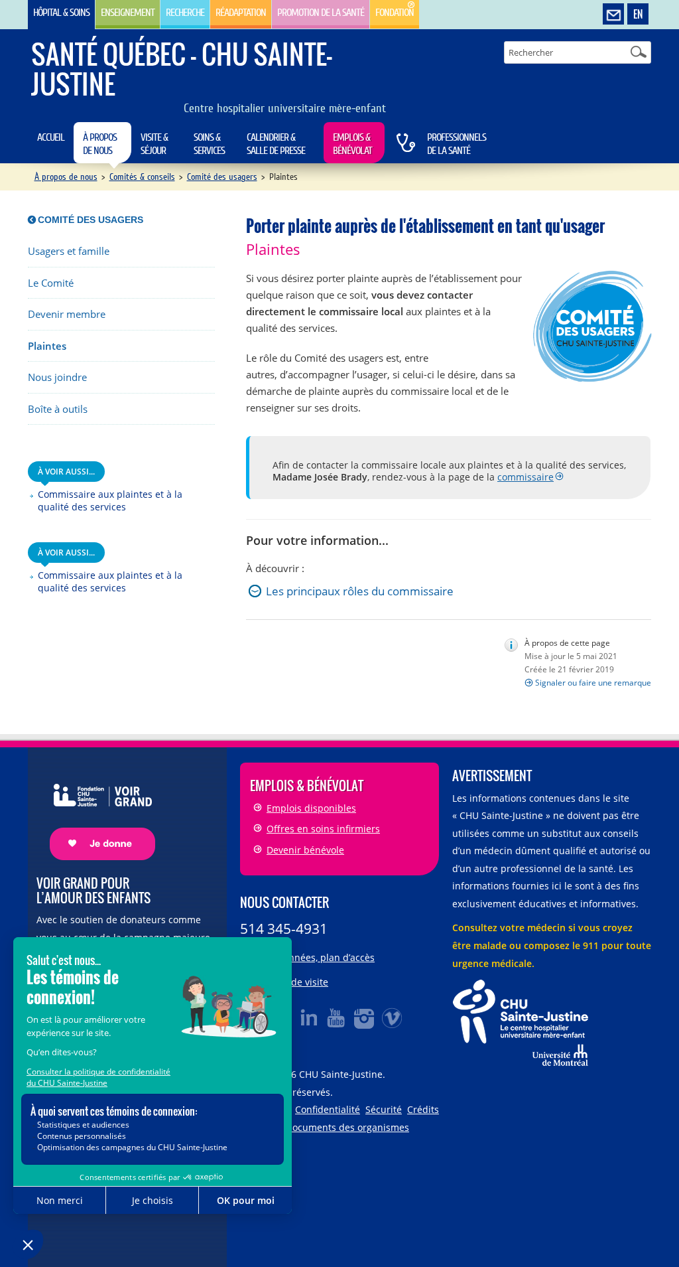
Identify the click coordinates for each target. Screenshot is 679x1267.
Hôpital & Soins (61, 12)
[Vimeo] (392, 1017)
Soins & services (209, 144)
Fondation (394, 12)
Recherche (185, 12)
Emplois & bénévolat (352, 144)
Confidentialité (327, 1109)
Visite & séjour (154, 144)
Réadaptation (241, 12)
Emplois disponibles (311, 808)
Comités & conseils (142, 177)
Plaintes (47, 346)
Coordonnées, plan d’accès (316, 957)
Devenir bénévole (305, 850)
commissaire (525, 477)
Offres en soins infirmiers (323, 828)
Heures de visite (292, 982)
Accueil (50, 137)
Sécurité (383, 1109)
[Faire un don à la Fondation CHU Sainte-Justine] (95, 810)
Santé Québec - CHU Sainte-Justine (181, 69)
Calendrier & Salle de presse (276, 144)
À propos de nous (100, 144)
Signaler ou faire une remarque (593, 682)
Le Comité (51, 283)
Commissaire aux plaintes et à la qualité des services (110, 501)
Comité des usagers (222, 177)
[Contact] (613, 14)
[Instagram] (364, 1017)
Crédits (423, 1109)
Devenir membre (66, 314)
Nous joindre (57, 377)
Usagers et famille (68, 251)
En (638, 14)
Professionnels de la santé (456, 144)
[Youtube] (337, 1017)
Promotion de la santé (320, 12)
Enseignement (127, 12)
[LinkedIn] (309, 1017)
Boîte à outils (58, 409)
